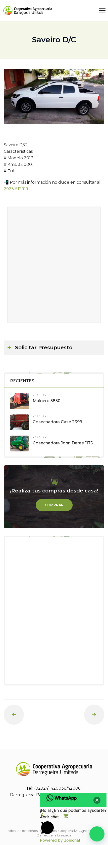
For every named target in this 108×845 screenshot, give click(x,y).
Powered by (60, 840)
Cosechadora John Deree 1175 (63, 443)
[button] (96, 833)
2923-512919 (16, 188)
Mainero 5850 (47, 400)
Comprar (54, 505)
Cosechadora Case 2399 (57, 421)
